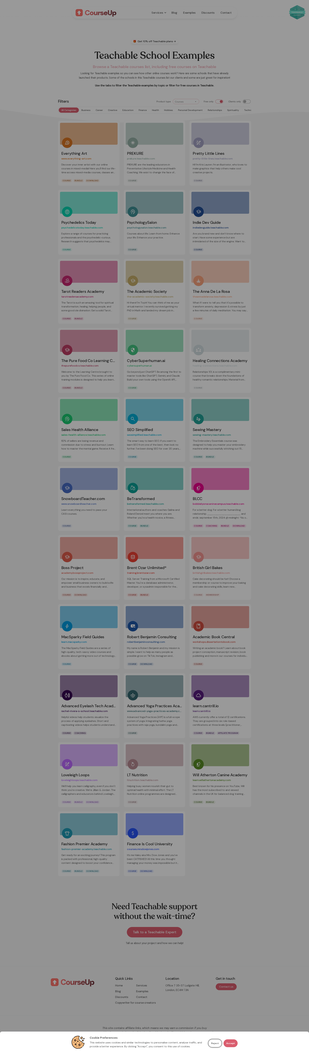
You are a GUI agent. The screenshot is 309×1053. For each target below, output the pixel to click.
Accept (230, 1043)
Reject (215, 1043)
